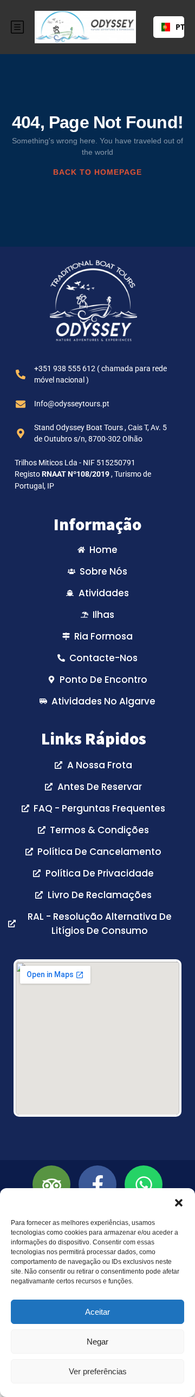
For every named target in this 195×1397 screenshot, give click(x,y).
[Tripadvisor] (51, 1184)
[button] (178, 1201)
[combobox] (168, 27)
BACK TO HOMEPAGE (97, 172)
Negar (97, 1341)
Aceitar (97, 1311)
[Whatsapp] (143, 1184)
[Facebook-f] (97, 1184)
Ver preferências (98, 1371)
